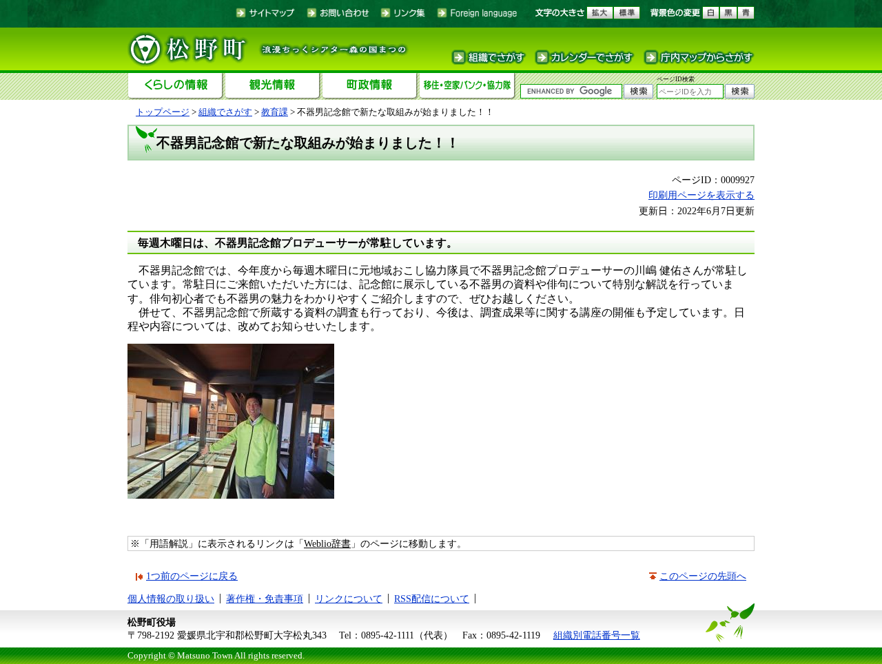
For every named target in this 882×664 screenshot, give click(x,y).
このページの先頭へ (702, 575)
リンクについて (348, 598)
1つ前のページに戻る (192, 575)
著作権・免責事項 (264, 598)
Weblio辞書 (327, 543)
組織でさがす (225, 112)
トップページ (162, 112)
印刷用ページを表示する (701, 194)
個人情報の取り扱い (170, 598)
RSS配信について (431, 598)
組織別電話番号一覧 (596, 635)
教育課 (274, 112)
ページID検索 (676, 79)
